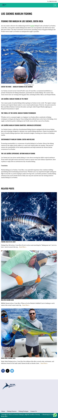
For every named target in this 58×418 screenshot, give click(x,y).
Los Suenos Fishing (17, 414)
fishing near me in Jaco (8, 242)
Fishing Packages (23, 411)
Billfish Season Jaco (7, 300)
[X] (7, 371)
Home (3, 411)
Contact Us (33, 411)
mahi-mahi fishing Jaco (8, 358)
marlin (32, 26)
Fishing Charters (11, 411)
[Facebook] (3, 371)
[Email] (12, 371)
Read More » (23, 247)
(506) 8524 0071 (53, 1)
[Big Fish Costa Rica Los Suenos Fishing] (4, 5)
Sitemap (37, 414)
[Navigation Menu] (55, 5)
